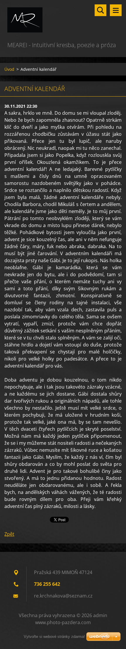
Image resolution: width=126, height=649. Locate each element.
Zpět (9, 534)
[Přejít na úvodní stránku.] (63, 20)
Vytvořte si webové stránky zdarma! (54, 636)
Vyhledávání (100, 10)
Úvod (9, 69)
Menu (116, 10)
